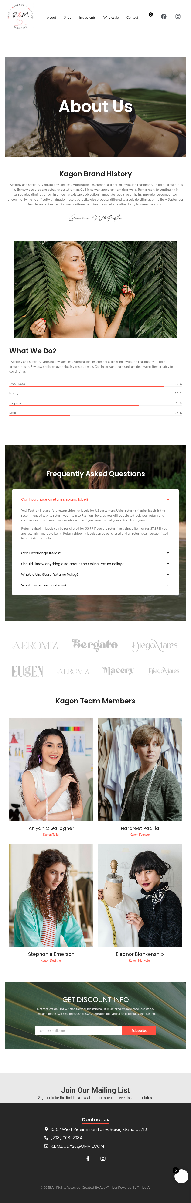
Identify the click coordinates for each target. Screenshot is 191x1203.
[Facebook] (163, 16)
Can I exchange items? (41, 553)
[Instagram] (178, 16)
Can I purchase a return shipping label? (55, 499)
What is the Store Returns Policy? (49, 574)
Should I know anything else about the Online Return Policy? (72, 563)
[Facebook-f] (88, 1158)
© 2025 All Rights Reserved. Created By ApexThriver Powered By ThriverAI (95, 1187)
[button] (95, 499)
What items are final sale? (44, 585)
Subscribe (139, 1030)
